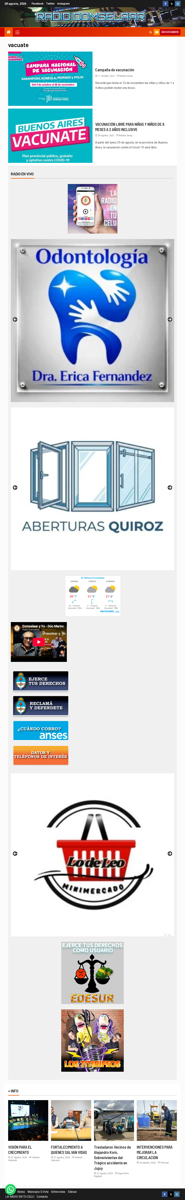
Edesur (72, 1191)
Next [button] (169, 319)
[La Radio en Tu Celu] (92, 208)
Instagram (63, 3)
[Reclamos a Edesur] (92, 972)
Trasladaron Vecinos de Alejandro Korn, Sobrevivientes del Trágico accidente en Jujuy (112, 1158)
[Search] (150, 32)
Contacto (42, 1196)
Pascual (164, 1162)
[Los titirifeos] (92, 1040)
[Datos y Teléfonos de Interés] (41, 755)
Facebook (38, 3)
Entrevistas (58, 1191)
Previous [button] (15, 319)
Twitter (50, 3)
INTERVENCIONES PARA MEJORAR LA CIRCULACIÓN (155, 1152)
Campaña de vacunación (114, 69)
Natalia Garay (126, 76)
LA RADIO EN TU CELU (19, 1196)
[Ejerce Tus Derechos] (41, 681)
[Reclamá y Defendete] (41, 705)
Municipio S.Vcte (38, 1191)
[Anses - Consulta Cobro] (41, 730)
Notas (21, 1191)
